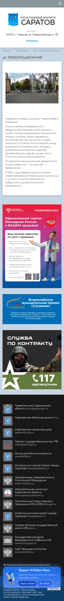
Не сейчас (44, 583)
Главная (7, 50)
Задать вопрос (28, 583)
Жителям (32, 40)
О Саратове (22, 50)
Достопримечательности (46, 50)
